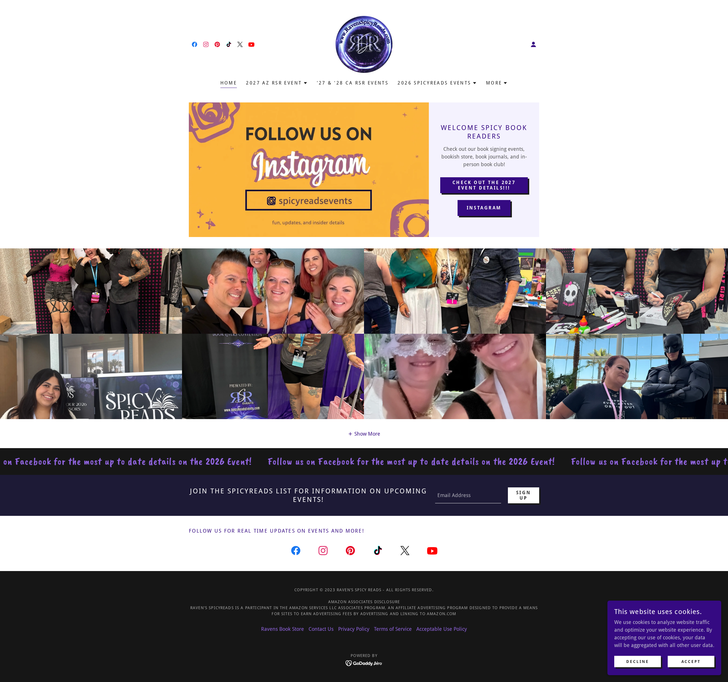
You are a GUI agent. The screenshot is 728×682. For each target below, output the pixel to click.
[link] (194, 44)
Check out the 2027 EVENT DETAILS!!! (484, 185)
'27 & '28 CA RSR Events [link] (353, 83)
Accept (691, 661)
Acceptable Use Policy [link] (441, 629)
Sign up (523, 495)
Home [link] (228, 83)
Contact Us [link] (321, 629)
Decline (637, 661)
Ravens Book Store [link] (282, 629)
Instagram (484, 208)
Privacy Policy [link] (353, 629)
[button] (533, 44)
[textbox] (468, 495)
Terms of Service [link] (393, 629)
